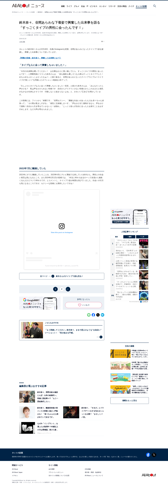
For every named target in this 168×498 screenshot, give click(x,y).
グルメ (76, 6)
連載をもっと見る (129, 400)
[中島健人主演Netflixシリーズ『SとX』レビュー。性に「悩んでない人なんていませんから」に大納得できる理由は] (140, 353)
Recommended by (134, 301)
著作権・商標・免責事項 (93, 472)
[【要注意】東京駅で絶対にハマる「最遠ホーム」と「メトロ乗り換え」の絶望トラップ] (140, 377)
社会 (83, 6)
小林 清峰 (22, 42)
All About (15, 469)
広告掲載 (88, 469)
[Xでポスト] (98, 315)
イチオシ (15, 475)
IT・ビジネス (92, 6)
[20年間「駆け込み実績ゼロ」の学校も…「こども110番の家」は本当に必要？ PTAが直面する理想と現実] (140, 365)
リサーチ (112, 6)
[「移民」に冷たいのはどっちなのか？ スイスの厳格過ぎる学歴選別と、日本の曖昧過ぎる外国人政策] (140, 389)
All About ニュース (17, 12)
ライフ (69, 6)
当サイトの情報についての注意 (59, 475)
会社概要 (52, 469)
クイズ (131, 6)
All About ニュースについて (94, 475)
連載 (63, 6)
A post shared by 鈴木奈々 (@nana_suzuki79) (61, 266)
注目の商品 (122, 6)
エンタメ (103, 6)
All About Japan (17, 472)
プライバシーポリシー (56, 472)
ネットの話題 (141, 6)
